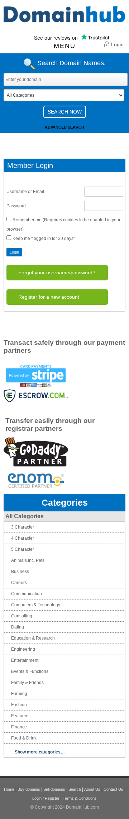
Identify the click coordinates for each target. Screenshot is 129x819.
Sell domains (54, 789)
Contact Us (113, 789)
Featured (20, 715)
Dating (17, 627)
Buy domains (29, 789)
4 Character (22, 538)
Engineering (23, 649)
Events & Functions (29, 671)
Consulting (21, 615)
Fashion (19, 704)
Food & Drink (24, 738)
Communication (26, 593)
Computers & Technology (35, 604)
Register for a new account (48, 297)
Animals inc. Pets (27, 560)
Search (74, 789)
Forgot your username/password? (56, 272)
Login (117, 44)
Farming (19, 693)
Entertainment (24, 660)
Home (9, 789)
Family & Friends (27, 682)
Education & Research (33, 638)
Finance (19, 726)
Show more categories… (40, 752)
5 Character (22, 549)
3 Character (22, 527)
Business (20, 571)
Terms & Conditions (80, 798)
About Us (92, 789)
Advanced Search (64, 127)
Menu (65, 45)
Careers (19, 582)
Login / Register (45, 798)
